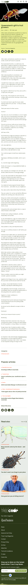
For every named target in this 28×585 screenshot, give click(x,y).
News (2, 527)
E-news (3, 554)
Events (3, 382)
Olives (3, 389)
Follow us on (4, 575)
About (3, 530)
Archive (3, 545)
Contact (3, 539)
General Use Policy (6, 533)
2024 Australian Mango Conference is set (14, 385)
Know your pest (5, 353)
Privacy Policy (5, 542)
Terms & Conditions (7, 551)
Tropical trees (5, 374)
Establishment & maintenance (13, 389)
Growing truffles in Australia (9, 369)
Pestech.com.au (23, 336)
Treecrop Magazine (10, 48)
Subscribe (4, 557)
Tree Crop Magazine (7, 536)
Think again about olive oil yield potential (13, 391)
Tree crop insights (6, 396)
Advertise (4, 548)
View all (23, 421)
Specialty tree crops (7, 367)
